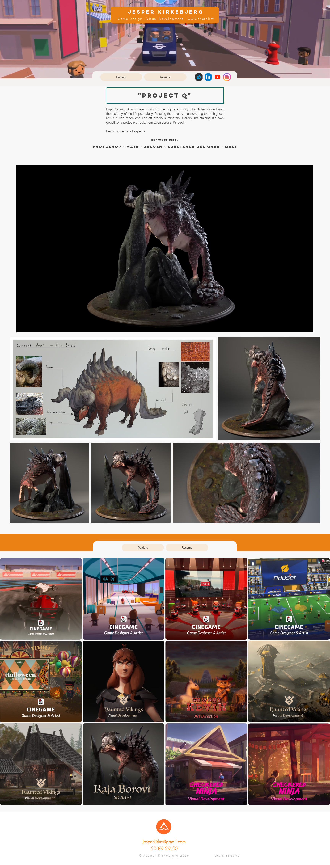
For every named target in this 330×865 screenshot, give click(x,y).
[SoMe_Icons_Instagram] (227, 77)
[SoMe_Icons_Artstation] (199, 77)
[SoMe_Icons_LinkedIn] (208, 77)
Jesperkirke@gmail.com (164, 841)
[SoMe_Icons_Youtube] (217, 77)
